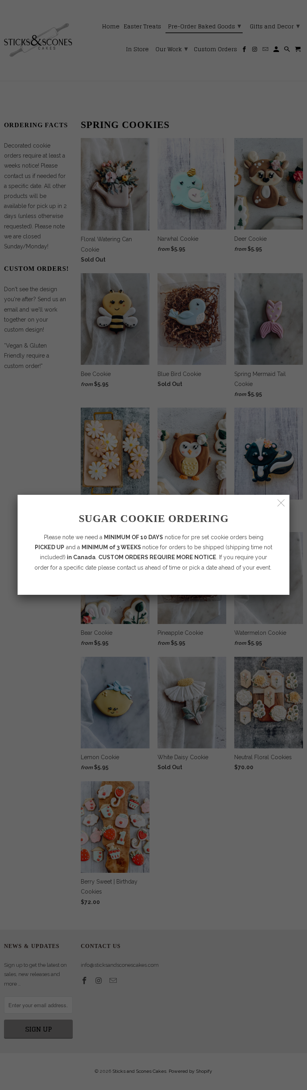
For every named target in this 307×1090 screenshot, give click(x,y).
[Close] (281, 503)
